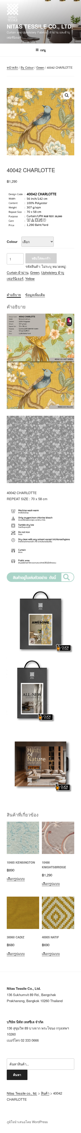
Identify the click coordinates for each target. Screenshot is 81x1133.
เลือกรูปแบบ (16, 878)
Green (40, 67)
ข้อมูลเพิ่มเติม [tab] (35, 294)
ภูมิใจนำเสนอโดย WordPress (27, 1122)
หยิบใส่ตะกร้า (41, 258)
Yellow (30, 278)
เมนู (43, 50)
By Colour (27, 67)
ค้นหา (17, 1074)
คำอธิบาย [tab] (14, 294)
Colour (12, 241)
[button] (67, 95)
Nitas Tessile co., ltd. (40, 26)
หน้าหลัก (12, 67)
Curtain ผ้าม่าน (17, 272)
